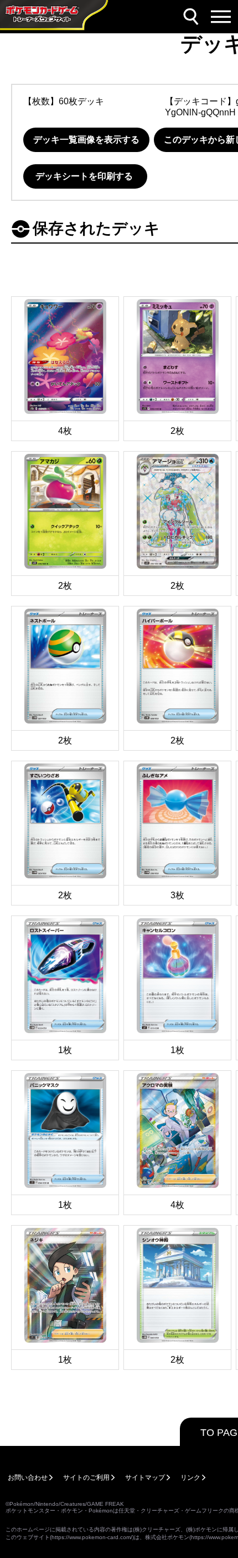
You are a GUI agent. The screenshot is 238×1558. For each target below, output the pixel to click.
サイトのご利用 (86, 1477)
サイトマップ (145, 1477)
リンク (190, 1477)
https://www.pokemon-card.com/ (91, 1537)
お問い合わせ (28, 1477)
